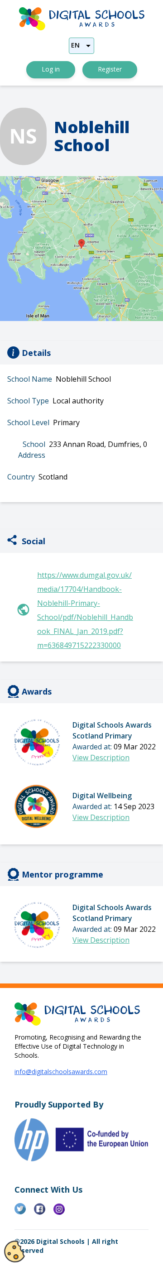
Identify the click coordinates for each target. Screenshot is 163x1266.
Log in (51, 69)
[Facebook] (43, 1212)
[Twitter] (24, 1212)
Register (110, 69)
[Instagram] (63, 1212)
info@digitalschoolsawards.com (60, 1071)
